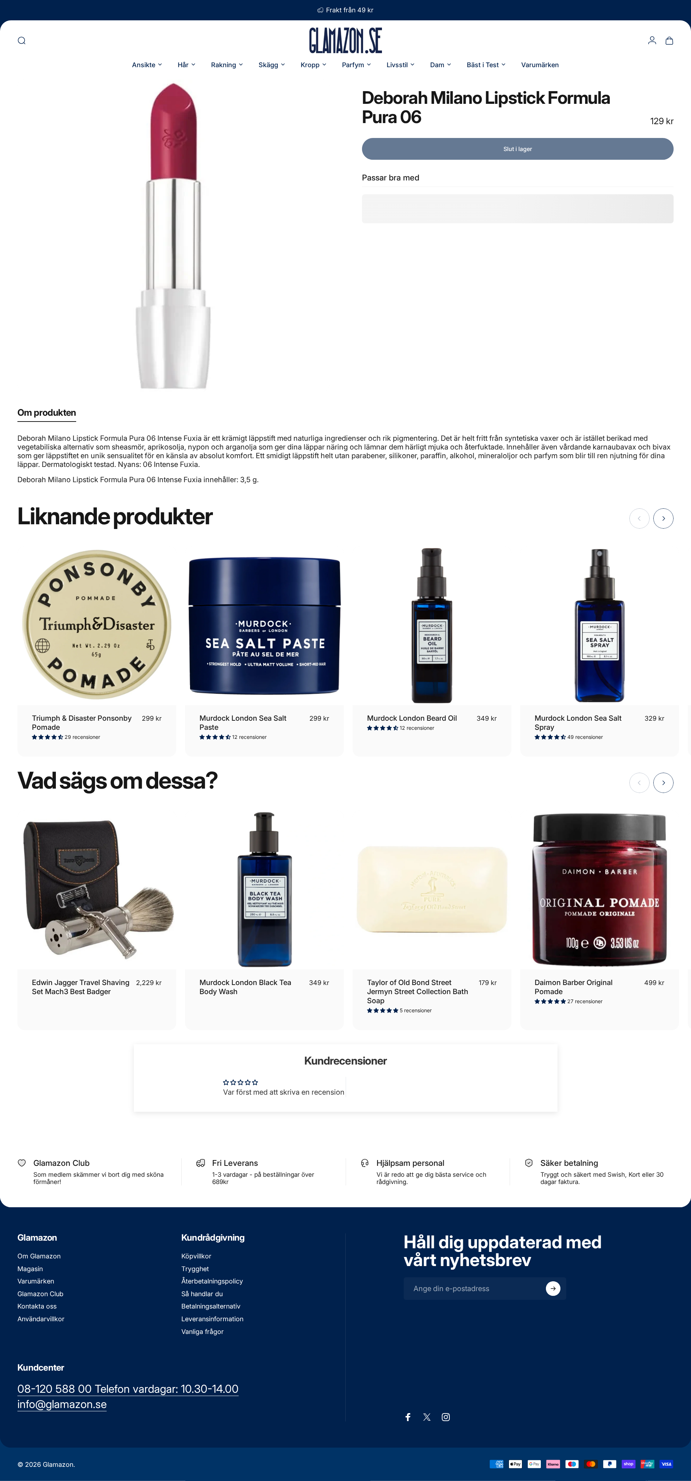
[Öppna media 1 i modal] (173, 236)
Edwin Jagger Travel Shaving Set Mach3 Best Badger (80, 987)
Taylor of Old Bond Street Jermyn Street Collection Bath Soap (417, 991)
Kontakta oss (37, 1306)
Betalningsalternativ (210, 1306)
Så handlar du (202, 1294)
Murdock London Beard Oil (412, 718)
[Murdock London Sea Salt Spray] (599, 625)
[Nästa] (663, 518)
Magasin (30, 1269)
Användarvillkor (41, 1319)
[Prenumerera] (553, 1288)
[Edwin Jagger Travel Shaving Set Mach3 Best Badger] (96, 889)
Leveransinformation (212, 1319)
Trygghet (195, 1269)
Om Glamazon (39, 1256)
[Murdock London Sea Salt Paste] (264, 625)
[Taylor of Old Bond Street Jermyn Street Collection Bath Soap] (432, 889)
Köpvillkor (196, 1256)
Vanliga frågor (202, 1331)
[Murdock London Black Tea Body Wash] (264, 889)
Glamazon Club (40, 1294)
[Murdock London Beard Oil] (432, 625)
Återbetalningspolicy (212, 1281)
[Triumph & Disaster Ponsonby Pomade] (96, 625)
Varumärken (35, 1281)
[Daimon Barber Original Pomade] (599, 889)
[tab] (46, 414)
